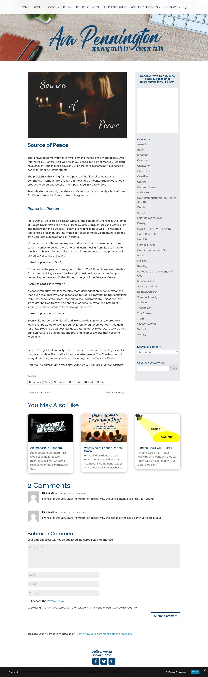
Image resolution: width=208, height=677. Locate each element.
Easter (141, 212)
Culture (141, 181)
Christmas (143, 171)
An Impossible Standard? (46, 448)
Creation (142, 176)
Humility (142, 239)
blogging (142, 154)
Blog (67, 7)
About (38, 7)
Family (141, 223)
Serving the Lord (147, 286)
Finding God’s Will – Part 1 (155, 448)
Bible (140, 149)
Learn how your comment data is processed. (105, 633)
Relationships (145, 281)
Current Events (146, 187)
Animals (142, 144)
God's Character (147, 234)
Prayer (141, 255)
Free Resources (86, 7)
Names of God (146, 244)
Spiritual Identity (147, 297)
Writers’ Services (144, 7)
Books (51, 7)
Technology (144, 307)
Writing (141, 334)
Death (141, 207)
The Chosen (144, 313)
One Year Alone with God (152, 250)
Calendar (143, 160)
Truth (140, 318)
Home (25, 7)
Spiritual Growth (147, 291)
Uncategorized (146, 323)
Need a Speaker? (115, 7)
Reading (142, 266)
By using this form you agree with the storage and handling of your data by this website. (84, 607)
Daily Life (143, 192)
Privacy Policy (55, 600)
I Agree (195, 672)
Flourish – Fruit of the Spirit (154, 228)
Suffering (142, 302)
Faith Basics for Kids (149, 217)
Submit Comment (165, 616)
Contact (171, 7)
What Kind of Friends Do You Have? (103, 449)
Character (143, 165)
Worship (142, 329)
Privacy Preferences (177, 672)
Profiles (141, 260)
